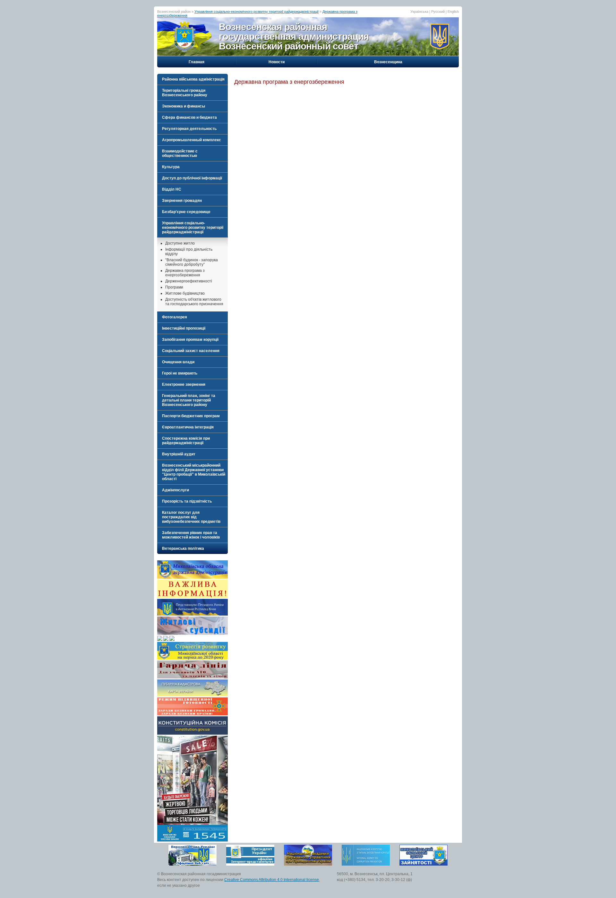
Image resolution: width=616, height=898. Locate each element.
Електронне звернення (183, 384)
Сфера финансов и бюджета (189, 117)
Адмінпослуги (175, 490)
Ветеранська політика (183, 548)
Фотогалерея (174, 317)
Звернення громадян (182, 200)
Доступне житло (180, 243)
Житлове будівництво (185, 293)
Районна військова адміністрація (193, 79)
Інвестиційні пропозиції (183, 328)
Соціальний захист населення (190, 351)
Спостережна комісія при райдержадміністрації (186, 440)
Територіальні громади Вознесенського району (184, 92)
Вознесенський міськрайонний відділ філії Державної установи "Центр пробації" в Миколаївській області (193, 472)
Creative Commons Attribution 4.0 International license (271, 879)
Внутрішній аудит (178, 454)
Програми (174, 287)
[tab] (192, 79)
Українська (419, 11)
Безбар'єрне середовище (186, 212)
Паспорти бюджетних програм (191, 416)
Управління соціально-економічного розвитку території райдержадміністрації (256, 11)
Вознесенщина (388, 62)
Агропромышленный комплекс (191, 140)
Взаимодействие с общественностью (180, 153)
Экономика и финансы (183, 106)
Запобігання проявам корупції (190, 339)
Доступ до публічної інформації (192, 178)
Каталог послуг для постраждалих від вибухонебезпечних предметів (191, 517)
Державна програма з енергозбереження (185, 272)
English (453, 11)
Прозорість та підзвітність (187, 501)
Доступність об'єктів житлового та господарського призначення (194, 301)
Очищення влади (178, 362)
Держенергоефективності (188, 281)
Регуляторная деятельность (189, 128)
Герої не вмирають (179, 373)
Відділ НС (171, 189)
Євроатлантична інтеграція (188, 427)
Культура (171, 167)
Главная (196, 62)
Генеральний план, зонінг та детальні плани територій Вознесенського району (188, 400)
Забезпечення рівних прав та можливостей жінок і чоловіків (191, 535)
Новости (277, 62)
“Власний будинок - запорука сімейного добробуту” (191, 262)
